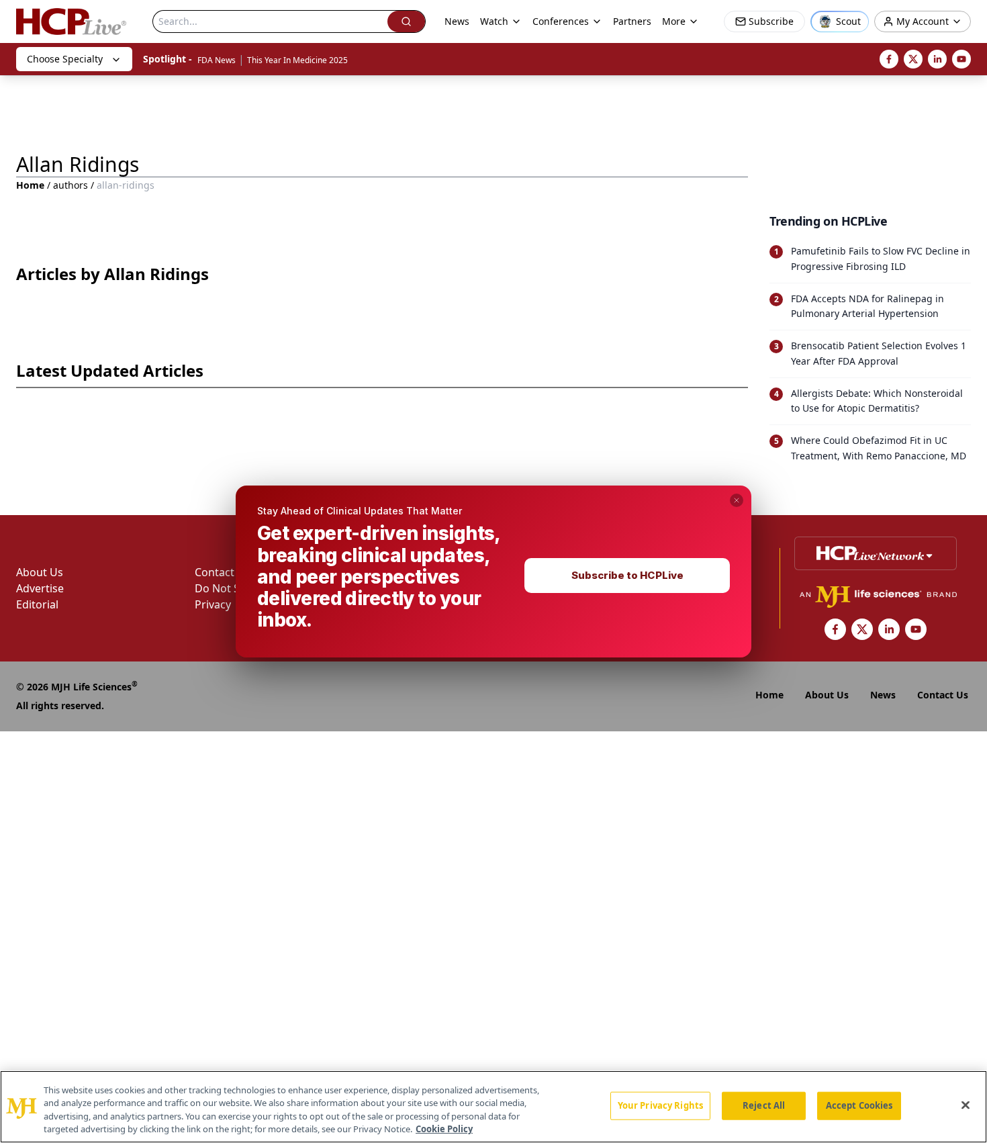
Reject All (764, 1105)
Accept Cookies (859, 1105)
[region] (493, 1106)
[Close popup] (736, 500)
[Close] (965, 1104)
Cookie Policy (444, 1129)
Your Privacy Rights (660, 1105)
